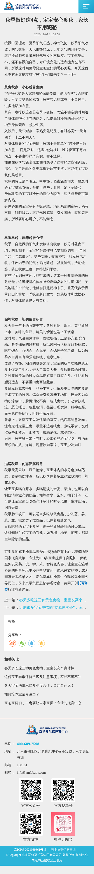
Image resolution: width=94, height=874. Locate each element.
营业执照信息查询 (63, 849)
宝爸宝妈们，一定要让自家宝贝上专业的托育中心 (42, 703)
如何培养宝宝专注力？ (21, 694)
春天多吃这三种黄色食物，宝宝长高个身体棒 (39, 668)
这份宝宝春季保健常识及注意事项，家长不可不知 (42, 677)
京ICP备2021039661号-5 (30, 849)
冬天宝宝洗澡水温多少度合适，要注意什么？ (39, 685)
